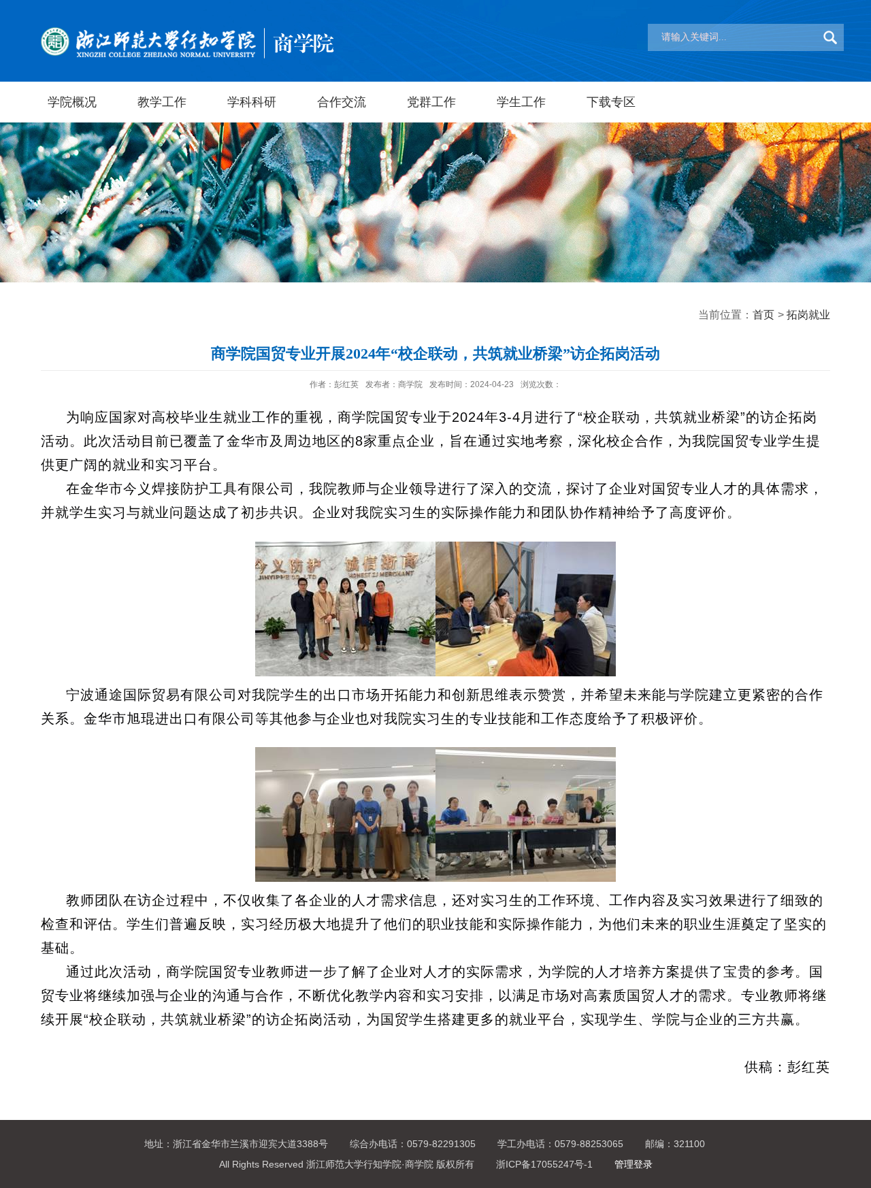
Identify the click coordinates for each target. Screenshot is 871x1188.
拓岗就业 (808, 314)
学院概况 (72, 102)
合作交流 (341, 102)
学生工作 (521, 102)
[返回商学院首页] (187, 14)
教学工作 (161, 102)
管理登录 (633, 1164)
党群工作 (431, 102)
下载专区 (611, 102)
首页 (763, 314)
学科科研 (251, 102)
